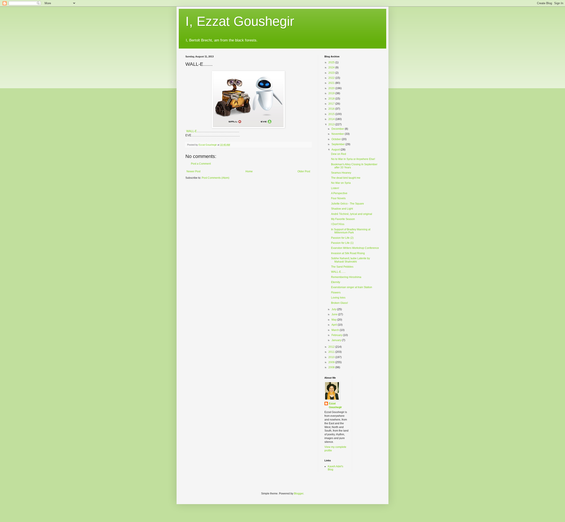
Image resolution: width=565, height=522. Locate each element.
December (338, 128)
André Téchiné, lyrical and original (351, 214)
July (334, 309)
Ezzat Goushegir (335, 405)
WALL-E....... (338, 271)
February (337, 335)
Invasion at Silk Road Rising (348, 253)
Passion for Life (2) (342, 237)
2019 (331, 93)
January (336, 340)
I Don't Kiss (337, 224)
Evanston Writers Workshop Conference (355, 248)
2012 (331, 346)
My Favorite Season (343, 219)
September (338, 144)
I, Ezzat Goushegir (239, 21)
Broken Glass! (339, 302)
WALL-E (191, 131)
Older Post (304, 171)
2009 (331, 362)
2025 (331, 62)
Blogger (298, 493)
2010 (331, 357)
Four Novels (338, 198)
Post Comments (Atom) (215, 177)
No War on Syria (341, 182)
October (336, 139)
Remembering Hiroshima (346, 277)
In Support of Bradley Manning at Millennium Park (350, 231)
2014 (331, 119)
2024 (331, 67)
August (336, 149)
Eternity (335, 282)
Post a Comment (201, 163)
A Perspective (339, 193)
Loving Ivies (338, 297)
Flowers (336, 292)
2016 (331, 108)
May (334, 319)
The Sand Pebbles (342, 266)
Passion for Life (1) (342, 242)
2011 (331, 351)
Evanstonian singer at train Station (351, 287)
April (334, 324)
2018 (331, 98)
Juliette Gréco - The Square (347, 203)
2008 (331, 367)
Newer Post (193, 171)
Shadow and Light (342, 208)
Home (249, 171)
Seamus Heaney (341, 172)
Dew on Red (338, 154)
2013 (331, 124)
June (334, 314)
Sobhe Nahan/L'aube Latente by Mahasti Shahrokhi (350, 260)
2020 (331, 88)
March (335, 330)
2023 (331, 72)
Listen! (335, 188)
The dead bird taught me (345, 177)
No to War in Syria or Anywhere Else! (353, 159)
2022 (331, 77)
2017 (331, 103)
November (338, 133)
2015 (331, 114)
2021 (331, 82)
